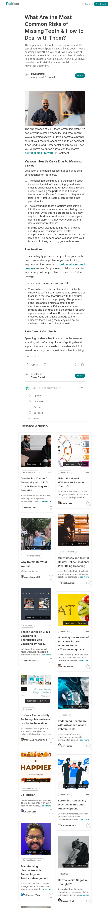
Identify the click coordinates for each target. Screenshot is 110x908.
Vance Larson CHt (32, 577)
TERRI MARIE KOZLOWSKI (35, 740)
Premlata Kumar (68, 825)
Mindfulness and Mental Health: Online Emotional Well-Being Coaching (73, 561)
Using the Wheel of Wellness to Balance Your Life (71, 482)
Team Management (31, 556)
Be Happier (28, 794)
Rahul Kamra (67, 666)
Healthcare (31, 356)
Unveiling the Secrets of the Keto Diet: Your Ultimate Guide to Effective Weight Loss (73, 643)
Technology (65, 715)
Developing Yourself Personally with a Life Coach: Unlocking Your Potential (35, 484)
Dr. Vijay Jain (30, 812)
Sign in (87, 4)
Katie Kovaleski (68, 583)
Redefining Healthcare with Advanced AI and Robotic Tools (72, 725)
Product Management (32, 860)
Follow (80, 75)
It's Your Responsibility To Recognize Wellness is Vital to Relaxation (35, 719)
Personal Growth (67, 552)
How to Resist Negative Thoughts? (73, 882)
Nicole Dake (66, 503)
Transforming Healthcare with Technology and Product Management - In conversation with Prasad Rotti (36, 872)
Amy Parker (66, 746)
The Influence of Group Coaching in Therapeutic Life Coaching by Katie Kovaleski (35, 638)
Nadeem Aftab (67, 901)
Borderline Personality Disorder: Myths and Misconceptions (72, 804)
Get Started (101, 4)
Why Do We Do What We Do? (34, 563)
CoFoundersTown (32, 895)
